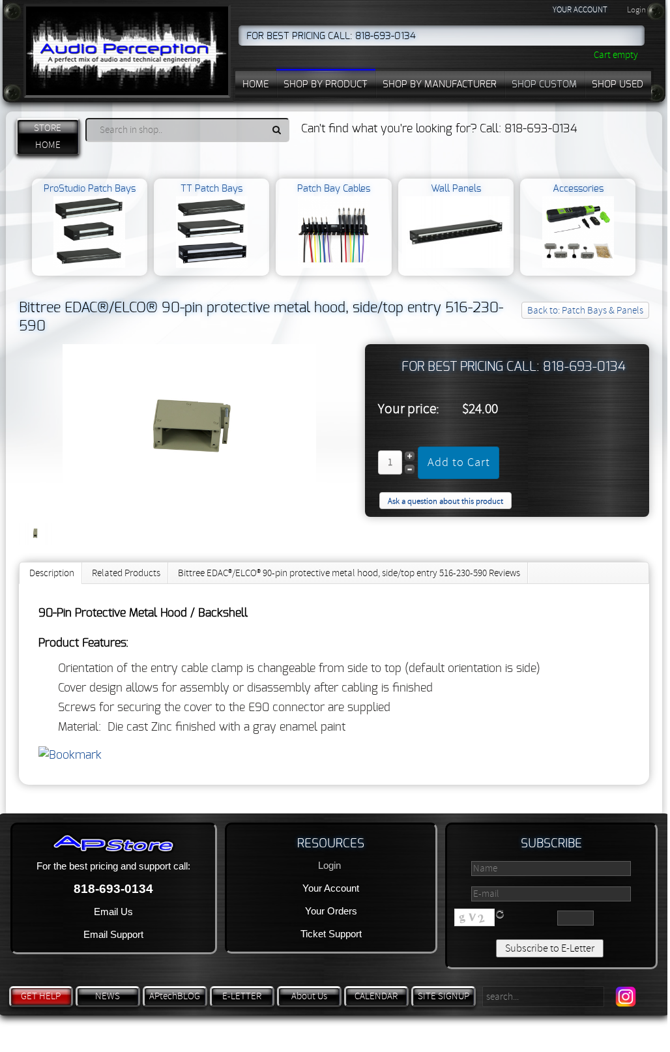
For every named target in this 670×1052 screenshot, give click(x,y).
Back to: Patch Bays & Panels (585, 310)
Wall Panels (456, 189)
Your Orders (331, 910)
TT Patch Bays (211, 189)
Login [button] (636, 9)
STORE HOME (47, 137)
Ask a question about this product (445, 501)
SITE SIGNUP (443, 996)
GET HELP (41, 996)
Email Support (113, 934)
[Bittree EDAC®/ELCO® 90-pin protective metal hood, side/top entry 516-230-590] (189, 510)
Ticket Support (331, 933)
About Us (309, 996)
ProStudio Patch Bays (90, 189)
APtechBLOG (174, 996)
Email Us (113, 911)
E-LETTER (241, 996)
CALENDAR (376, 996)
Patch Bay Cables (333, 189)
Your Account (330, 888)
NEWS (107, 996)
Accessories (578, 189)
